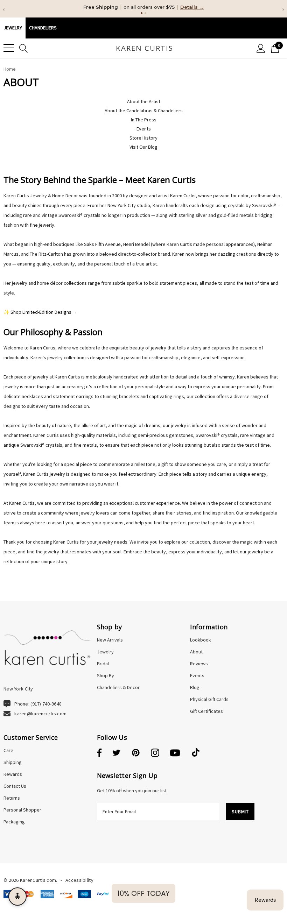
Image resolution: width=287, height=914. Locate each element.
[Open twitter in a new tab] (116, 753)
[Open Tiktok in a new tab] (196, 753)
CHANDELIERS (43, 27)
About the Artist (143, 101)
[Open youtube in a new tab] (175, 753)
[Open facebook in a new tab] (98, 753)
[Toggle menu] (9, 48)
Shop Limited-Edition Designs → (43, 312)
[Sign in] (261, 48)
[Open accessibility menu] (17, 896)
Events (143, 129)
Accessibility (79, 880)
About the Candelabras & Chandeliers (144, 110)
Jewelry (13, 27)
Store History (144, 138)
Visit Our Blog (144, 147)
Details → (192, 7)
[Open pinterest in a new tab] (136, 753)
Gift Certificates (206, 711)
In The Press (143, 119)
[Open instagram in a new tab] (155, 753)
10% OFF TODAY (143, 893)
